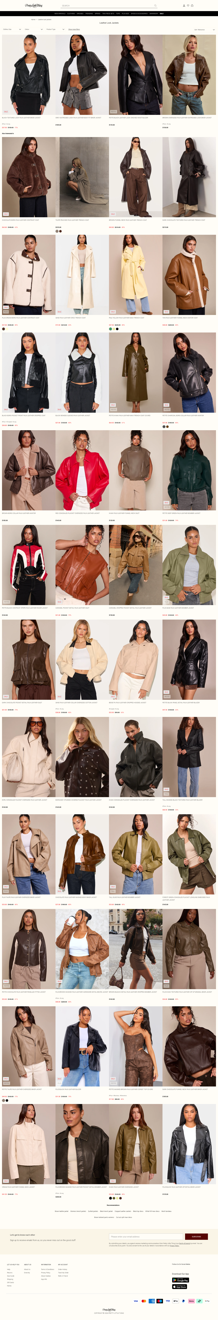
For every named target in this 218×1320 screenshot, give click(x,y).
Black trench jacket (106, 1211)
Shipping (10, 1279)
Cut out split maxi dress (124, 1217)
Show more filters (74, 29)
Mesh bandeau (166, 1211)
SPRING (97, 13)
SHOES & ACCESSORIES (139, 13)
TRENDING (89, 13)
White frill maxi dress (152, 1211)
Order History (62, 1269)
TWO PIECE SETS (108, 13)
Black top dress (138, 1211)
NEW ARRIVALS (59, 13)
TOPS (118, 13)
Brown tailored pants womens (104, 1217)
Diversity (27, 1273)
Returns (9, 1273)
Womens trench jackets (78, 1211)
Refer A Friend (63, 1276)
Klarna (9, 1286)
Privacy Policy (45, 1273)
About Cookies (46, 1276)
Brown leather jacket (61, 1211)
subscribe (196, 1237)
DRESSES (80, 13)
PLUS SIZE (125, 13)
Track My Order (63, 1273)
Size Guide (10, 1276)
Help (8, 1269)
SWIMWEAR (153, 13)
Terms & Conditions (47, 1269)
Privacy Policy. (174, 1246)
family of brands (184, 1243)
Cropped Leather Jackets (123, 1211)
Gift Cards (10, 1282)
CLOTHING (71, 13)
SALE (162, 13)
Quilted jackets (93, 1211)
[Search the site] (155, 6)
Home (33, 19)
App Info (44, 1279)
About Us (27, 1269)
